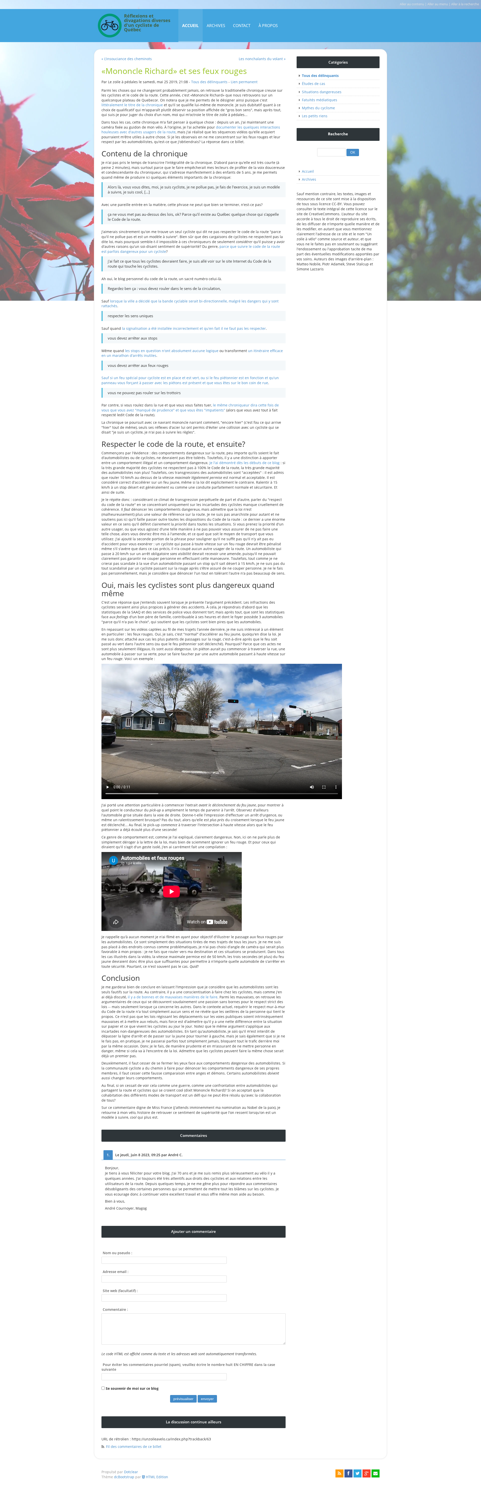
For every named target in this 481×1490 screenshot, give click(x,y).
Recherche (338, 134)
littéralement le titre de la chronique (132, 104)
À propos (268, 25)
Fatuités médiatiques (319, 99)
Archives (216, 25)
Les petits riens (314, 116)
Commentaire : (115, 1309)
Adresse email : (116, 1271)
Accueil (190, 25)
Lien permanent (244, 81)
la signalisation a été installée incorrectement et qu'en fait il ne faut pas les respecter (194, 328)
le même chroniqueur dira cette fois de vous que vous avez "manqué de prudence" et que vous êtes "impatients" (190, 407)
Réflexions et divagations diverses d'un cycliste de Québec (147, 23)
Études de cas (313, 83)
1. (108, 1154)
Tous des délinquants (209, 81)
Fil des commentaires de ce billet (133, 1446)
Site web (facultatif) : (120, 1290)
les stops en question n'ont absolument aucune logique (171, 350)
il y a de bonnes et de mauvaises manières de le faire (172, 997)
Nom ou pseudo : (117, 1252)
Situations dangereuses (321, 91)
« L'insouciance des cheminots (126, 58)
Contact (242, 25)
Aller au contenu (412, 4)
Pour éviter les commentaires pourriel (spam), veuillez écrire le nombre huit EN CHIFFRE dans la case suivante (188, 1367)
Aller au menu (437, 4)
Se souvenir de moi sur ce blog (132, 1388)
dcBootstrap (124, 1476)
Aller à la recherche (465, 4)
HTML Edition (156, 1476)
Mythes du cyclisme (318, 107)
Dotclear (131, 1471)
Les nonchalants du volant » (262, 58)
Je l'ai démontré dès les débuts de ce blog (244, 462)
